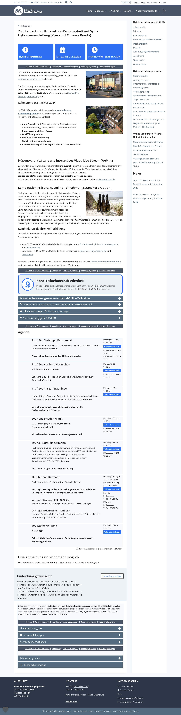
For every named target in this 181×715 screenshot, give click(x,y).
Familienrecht (86, 250)
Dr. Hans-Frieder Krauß (47, 418)
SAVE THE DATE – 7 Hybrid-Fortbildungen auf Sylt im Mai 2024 (147, 198)
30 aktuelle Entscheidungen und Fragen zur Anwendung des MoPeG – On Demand (149, 123)
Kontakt (162, 2)
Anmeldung (56, 66)
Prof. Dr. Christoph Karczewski (52, 340)
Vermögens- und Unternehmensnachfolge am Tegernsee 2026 (147, 95)
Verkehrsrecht (33, 247)
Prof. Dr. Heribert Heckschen (51, 364)
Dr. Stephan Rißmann (46, 477)
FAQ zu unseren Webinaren (130, 702)
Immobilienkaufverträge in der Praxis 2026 (148, 105)
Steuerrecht (27, 254)
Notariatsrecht (87, 244)
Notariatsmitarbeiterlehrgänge (148, 141)
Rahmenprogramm (88, 66)
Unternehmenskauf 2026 (145, 150)
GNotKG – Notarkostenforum (147, 146)
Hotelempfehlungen (107, 66)
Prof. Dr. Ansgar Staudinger (50, 388)
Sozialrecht (138, 55)
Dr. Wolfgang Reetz (44, 526)
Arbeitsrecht (100, 250)
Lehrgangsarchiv (125, 686)
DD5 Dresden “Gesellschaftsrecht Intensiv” (149, 113)
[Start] (19, 26)
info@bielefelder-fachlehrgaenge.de (87, 694)
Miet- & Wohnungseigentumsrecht (146, 50)
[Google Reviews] (71, 2)
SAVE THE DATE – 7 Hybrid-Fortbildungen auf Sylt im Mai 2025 (147, 184)
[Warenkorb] (165, 11)
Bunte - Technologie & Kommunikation (122, 711)
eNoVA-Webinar (141, 154)
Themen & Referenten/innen (37, 66)
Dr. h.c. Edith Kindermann (49, 443)
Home (89, 10)
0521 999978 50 (81, 686)
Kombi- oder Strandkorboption (105, 261)
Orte (120, 694)
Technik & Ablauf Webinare (130, 698)
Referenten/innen (126, 690)
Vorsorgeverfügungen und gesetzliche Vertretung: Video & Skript (148, 162)
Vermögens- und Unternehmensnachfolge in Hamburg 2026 (146, 84)
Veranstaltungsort (70, 66)
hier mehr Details (106, 179)
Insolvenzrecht (111, 244)
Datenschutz (139, 2)
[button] (5, 709)
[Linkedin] (66, 2)
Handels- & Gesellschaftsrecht (147, 39)
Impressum (152, 2)
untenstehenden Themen (30, 79)
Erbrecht (99, 244)
